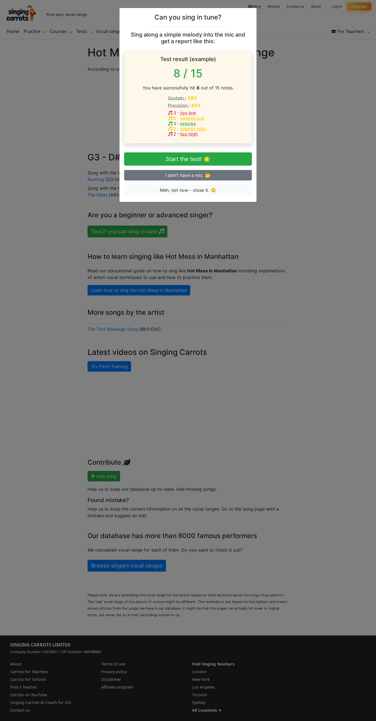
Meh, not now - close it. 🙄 (188, 190)
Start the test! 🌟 (188, 159)
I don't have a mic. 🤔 (188, 175)
